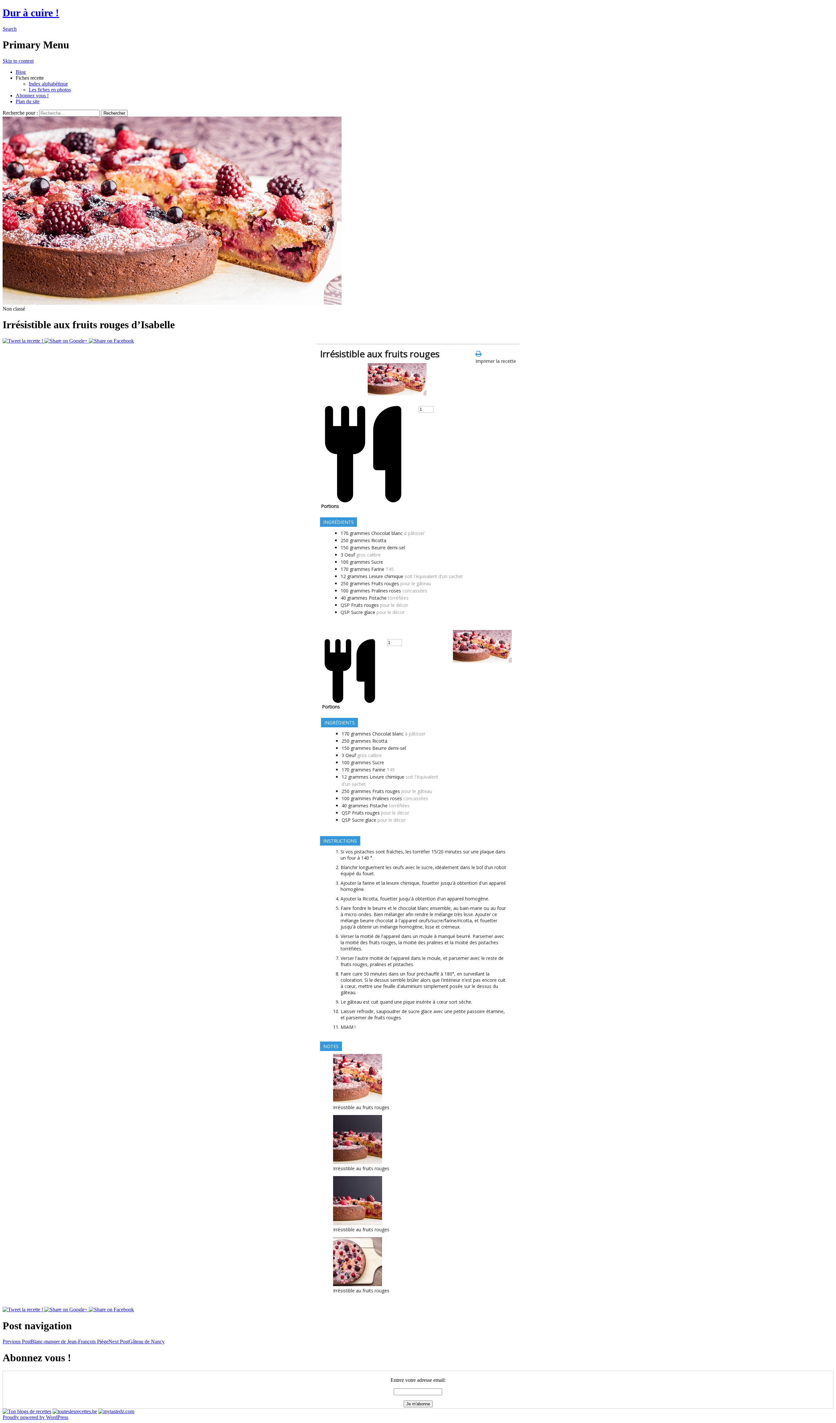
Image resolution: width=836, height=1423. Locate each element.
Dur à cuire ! (31, 13)
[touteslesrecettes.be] (75, 1411)
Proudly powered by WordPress (35, 1417)
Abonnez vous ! (32, 95)
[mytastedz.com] (116, 1411)
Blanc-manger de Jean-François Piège (55, 1341)
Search (10, 29)
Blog (21, 72)
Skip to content (18, 61)
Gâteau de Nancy (136, 1341)
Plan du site (28, 101)
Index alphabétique (48, 84)
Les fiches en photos (50, 89)
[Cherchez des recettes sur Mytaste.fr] (27, 1411)
